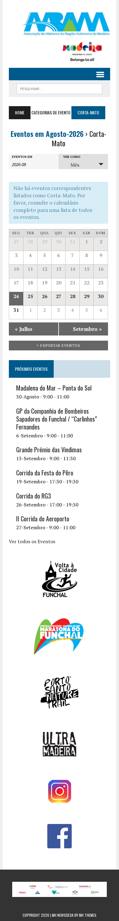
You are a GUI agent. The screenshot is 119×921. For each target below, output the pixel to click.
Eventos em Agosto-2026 (47, 133)
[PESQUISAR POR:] (59, 88)
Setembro (87, 328)
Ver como (71, 156)
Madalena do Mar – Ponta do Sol (54, 387)
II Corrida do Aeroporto (42, 518)
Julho (23, 328)
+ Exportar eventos (58, 345)
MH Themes (87, 915)
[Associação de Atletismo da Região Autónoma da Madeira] (59, 24)
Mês (74, 165)
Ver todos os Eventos (32, 541)
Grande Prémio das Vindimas (49, 449)
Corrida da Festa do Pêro (44, 472)
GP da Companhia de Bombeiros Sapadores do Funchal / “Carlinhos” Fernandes (56, 418)
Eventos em (22, 156)
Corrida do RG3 (33, 495)
